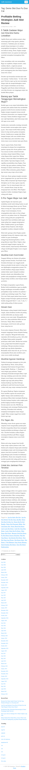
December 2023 (4, 641)
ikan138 (3, 726)
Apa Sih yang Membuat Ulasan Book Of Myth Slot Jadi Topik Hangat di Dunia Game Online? (13, 706)
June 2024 (3, 625)
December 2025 (4, 580)
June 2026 (3, 565)
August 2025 (4, 590)
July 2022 (3, 684)
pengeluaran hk (4, 742)
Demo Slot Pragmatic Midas (14, 524)
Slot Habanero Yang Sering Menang (16, 542)
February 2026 (4, 575)
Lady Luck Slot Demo (7, 529)
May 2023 (3, 658)
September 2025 (4, 587)
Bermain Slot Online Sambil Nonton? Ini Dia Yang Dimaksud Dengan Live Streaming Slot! (12, 701)
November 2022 (4, 673)
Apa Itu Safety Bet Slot (14, 517)
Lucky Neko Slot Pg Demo (12, 531)
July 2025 (3, 592)
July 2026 (3, 562)
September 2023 (4, 648)
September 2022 (4, 678)
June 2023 (3, 656)
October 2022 (4, 676)
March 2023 (3, 663)
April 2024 (3, 630)
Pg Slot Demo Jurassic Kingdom (10, 535)
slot (2, 745)
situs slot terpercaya (5, 739)
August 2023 (4, 651)
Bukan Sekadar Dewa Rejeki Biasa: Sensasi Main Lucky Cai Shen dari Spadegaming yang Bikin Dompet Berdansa (14, 718)
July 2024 (3, 623)
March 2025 (3, 602)
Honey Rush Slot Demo (17, 526)
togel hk (3, 730)
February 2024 (4, 635)
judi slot (3, 736)
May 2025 (3, 597)
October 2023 (4, 646)
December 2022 (4, 671)
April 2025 (3, 600)
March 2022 (3, 691)
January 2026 (4, 577)
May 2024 (3, 628)
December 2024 (4, 610)
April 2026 (3, 570)
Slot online (3, 761)
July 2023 (3, 653)
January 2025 (4, 608)
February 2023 (4, 666)
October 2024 (4, 615)
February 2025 (4, 605)
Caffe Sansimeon (6, 2)
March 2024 (3, 633)
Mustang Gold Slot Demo (19, 533)
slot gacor (3, 755)
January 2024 (4, 638)
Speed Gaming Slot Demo (8, 545)
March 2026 (3, 572)
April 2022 (3, 689)
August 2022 (4, 681)
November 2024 (4, 613)
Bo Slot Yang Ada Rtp (15, 520)
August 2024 (4, 620)
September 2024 (4, 618)
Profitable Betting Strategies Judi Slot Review (12, 19)
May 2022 (3, 686)
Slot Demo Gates (19, 540)
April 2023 (3, 661)
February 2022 (4, 694)
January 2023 (4, 668)
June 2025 (3, 595)
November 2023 (4, 643)
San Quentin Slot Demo (15, 538)
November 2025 (4, 582)
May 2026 (3, 567)
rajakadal (3, 733)
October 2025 (4, 585)
